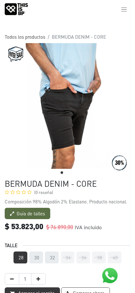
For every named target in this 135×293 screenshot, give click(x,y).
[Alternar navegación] (124, 9)
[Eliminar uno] (12, 279)
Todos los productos (25, 37)
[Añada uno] (38, 279)
